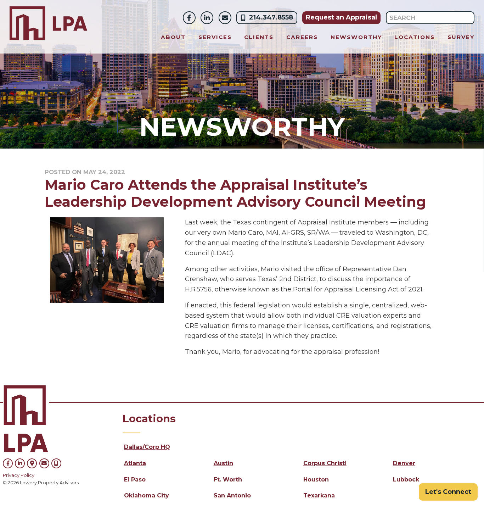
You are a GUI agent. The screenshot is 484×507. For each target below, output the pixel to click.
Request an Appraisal (341, 17)
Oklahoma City (146, 495)
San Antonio (232, 495)
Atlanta (135, 463)
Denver (404, 463)
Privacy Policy (18, 475)
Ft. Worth (228, 479)
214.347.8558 (271, 17)
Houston (316, 479)
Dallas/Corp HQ (147, 447)
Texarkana (319, 495)
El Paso (135, 479)
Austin (223, 463)
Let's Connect (448, 492)
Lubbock (406, 479)
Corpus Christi (325, 463)
